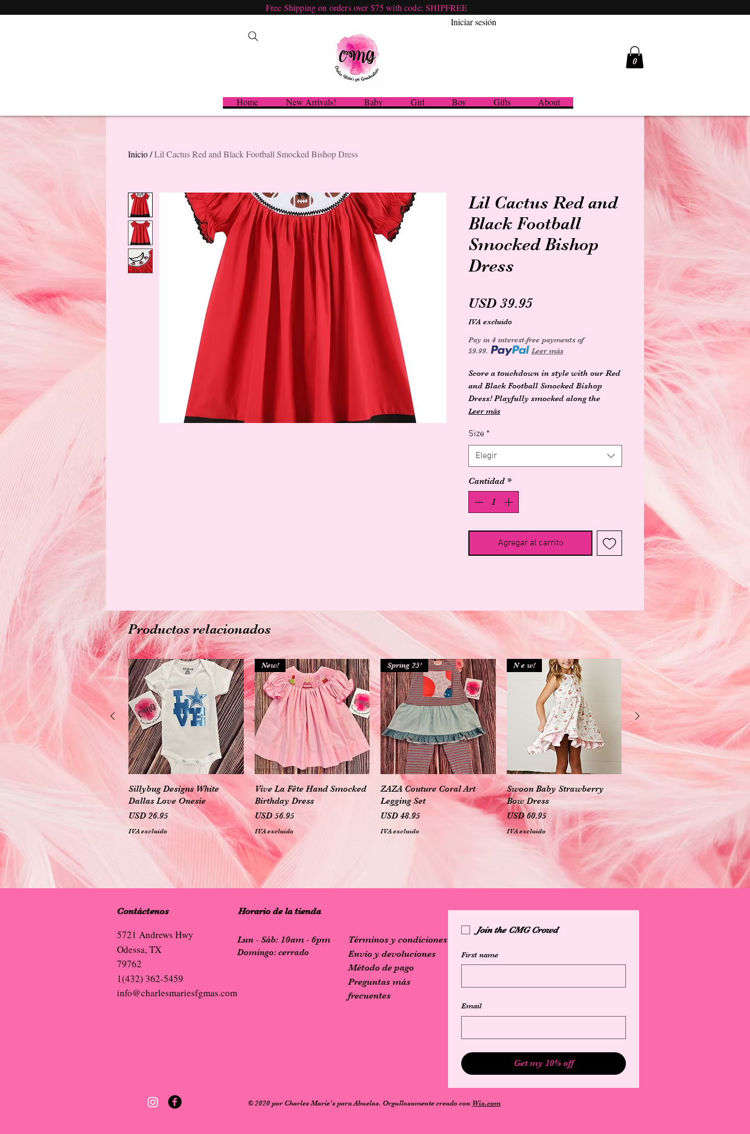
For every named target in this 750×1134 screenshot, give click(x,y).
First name (480, 954)
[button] (634, 57)
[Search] (253, 36)
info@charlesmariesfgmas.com (177, 992)
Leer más (547, 350)
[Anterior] (112, 716)
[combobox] (545, 456)
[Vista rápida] (186, 716)
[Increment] (509, 502)
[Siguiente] (637, 716)
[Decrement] (477, 502)
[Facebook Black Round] (175, 1102)
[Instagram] (153, 1102)
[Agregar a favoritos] (609, 543)
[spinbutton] (493, 502)
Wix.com (486, 1103)
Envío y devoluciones (392, 954)
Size (479, 433)
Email (471, 1005)
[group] (375, 753)
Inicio (138, 154)
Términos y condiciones (397, 939)
